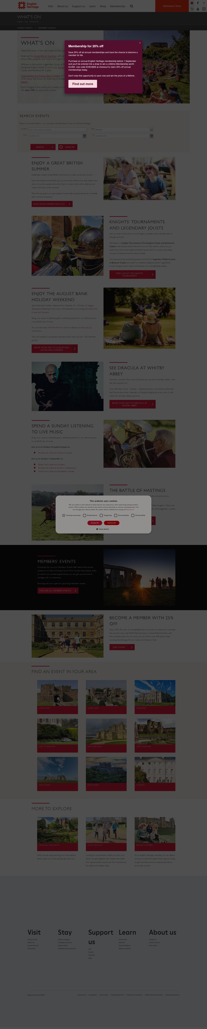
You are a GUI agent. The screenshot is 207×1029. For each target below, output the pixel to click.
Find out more (82, 84)
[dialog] (103, 67)
